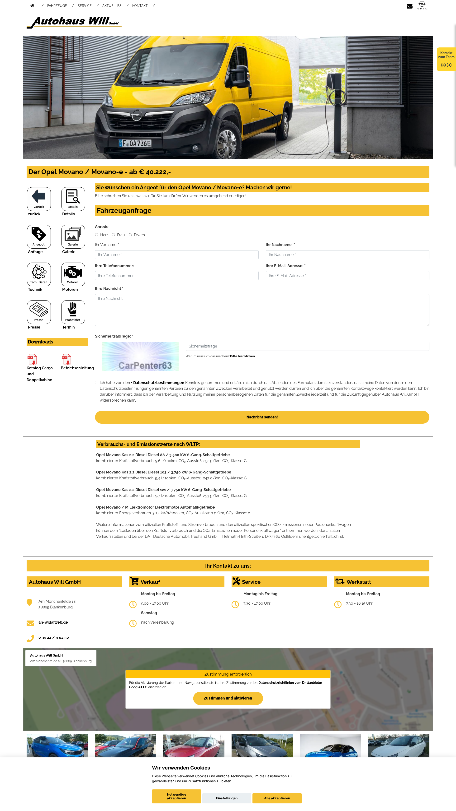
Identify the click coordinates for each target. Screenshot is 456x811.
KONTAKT (140, 6)
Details (68, 214)
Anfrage (35, 252)
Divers (139, 235)
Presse (34, 327)
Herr (103, 235)
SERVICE (85, 6)
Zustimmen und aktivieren (228, 698)
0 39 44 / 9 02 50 (53, 637)
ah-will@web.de (53, 622)
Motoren (70, 289)
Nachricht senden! (262, 417)
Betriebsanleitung (77, 368)
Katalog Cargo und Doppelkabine (40, 374)
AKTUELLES (112, 6)
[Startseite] (422, 5)
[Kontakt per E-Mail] (410, 5)
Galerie (69, 252)
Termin (68, 327)
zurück (34, 214)
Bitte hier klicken (242, 356)
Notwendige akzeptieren (176, 796)
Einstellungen (227, 798)
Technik (35, 289)
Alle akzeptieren (277, 798)
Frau (120, 235)
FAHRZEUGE (57, 6)
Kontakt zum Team (446, 55)
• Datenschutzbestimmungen (157, 382)
